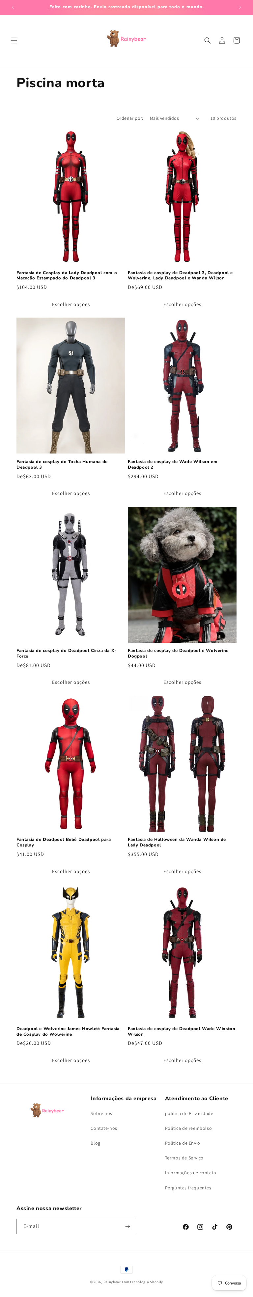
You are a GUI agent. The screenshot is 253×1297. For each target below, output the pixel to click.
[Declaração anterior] (13, 7)
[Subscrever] (127, 1226)
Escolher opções (71, 304)
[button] (14, 40)
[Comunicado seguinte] (240, 7)
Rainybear (112, 1282)
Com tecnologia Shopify (142, 1282)
